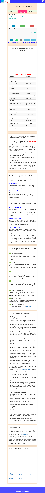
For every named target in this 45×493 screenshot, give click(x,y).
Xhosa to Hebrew (22, 477)
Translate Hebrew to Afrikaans (22, 11)
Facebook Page (12, 488)
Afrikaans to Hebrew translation (17, 422)
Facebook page (24, 434)
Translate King (12, 140)
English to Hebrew (12, 473)
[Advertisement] (4, 5)
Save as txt (27, 39)
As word (33, 39)
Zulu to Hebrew (31, 473)
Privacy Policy (36, 488)
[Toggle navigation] (43, 1)
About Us (5, 488)
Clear (32, 26)
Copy (13, 26)
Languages (30, 488)
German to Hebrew (12, 477)
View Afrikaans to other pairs (15, 481)
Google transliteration (25, 140)
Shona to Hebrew (22, 473)
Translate (22, 26)
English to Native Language (22, 488)
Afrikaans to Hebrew (26, 369)
